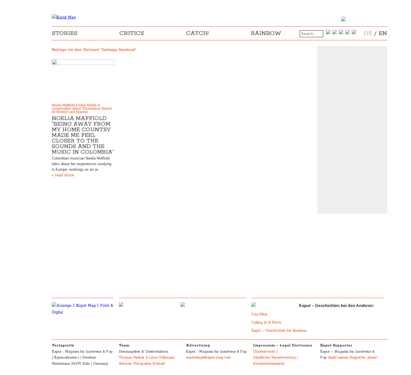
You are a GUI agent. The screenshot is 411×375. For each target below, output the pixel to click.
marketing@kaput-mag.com (208, 357)
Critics (131, 33)
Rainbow (266, 33)
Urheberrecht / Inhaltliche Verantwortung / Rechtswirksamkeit (275, 357)
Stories (64, 33)
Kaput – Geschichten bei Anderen (278, 331)
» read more (63, 175)
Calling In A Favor (266, 322)
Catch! (197, 33)
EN (383, 33)
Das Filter (260, 314)
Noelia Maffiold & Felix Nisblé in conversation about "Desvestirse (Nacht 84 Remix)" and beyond (82, 109)
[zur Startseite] (64, 17)
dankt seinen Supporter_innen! (352, 357)
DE (368, 33)
